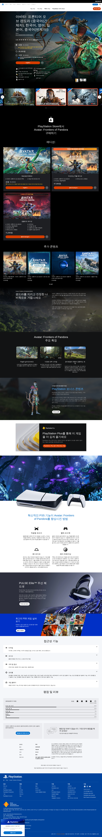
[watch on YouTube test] (62, 104)
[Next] (99, 97)
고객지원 (32, 4)
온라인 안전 (37, 790)
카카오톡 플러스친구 (88, 791)
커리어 (4, 788)
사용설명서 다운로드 (56, 798)
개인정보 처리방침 (61, 834)
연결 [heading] (85, 784)
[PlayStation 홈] (2, 4)
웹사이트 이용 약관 (70, 834)
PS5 (10, 4)
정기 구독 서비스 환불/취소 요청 (92, 834)
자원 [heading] (69, 784)
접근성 (36, 788)
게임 (14, 4)
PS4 (20, 788)
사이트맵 (82, 834)
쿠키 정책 (77, 834)
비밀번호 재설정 (55, 794)
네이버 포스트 (87, 789)
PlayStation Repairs (56, 792)
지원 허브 (54, 786)
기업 (4, 794)
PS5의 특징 (47, 8)
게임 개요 (32, 8)
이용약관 (69, 786)
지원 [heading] (53, 784)
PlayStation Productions (8, 792)
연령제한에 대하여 (72, 792)
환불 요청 (54, 796)
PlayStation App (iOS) (88, 793)
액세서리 (21, 794)
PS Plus (18, 4)
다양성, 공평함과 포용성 (40, 792)
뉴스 (28, 4)
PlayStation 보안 (55, 788)
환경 (36, 786)
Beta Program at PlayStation (90, 797)
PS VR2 (21, 790)
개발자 (69, 796)
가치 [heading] (36, 784)
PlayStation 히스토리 (7, 796)
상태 (52, 790)
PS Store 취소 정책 (72, 788)
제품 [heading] (20, 784)
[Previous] (2, 97)
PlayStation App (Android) (89, 795)
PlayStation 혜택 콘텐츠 (58, 8)
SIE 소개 (5, 786)
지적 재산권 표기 (71, 790)
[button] (51, 97)
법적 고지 (53, 834)
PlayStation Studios (7, 790)
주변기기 (23, 4)
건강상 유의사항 (71, 794)
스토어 (6, 4)
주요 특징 (39, 8)
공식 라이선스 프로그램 (73, 798)
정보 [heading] (4, 784)
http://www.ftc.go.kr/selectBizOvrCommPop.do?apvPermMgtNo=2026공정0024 (27, 819)
